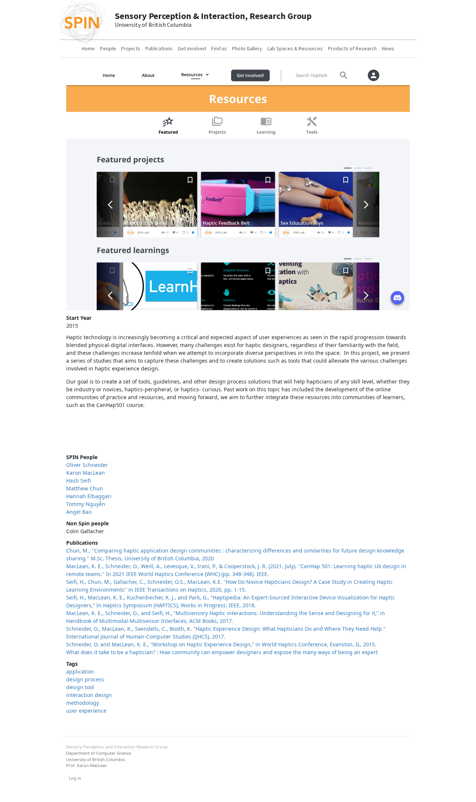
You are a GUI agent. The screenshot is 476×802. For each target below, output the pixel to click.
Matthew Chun (84, 488)
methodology (82, 702)
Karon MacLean (85, 472)
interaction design (89, 694)
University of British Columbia (95, 759)
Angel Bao (78, 511)
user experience (86, 710)
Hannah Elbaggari (89, 496)
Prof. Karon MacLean (86, 765)
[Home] (82, 19)
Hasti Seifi (78, 480)
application (80, 671)
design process (85, 679)
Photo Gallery (247, 48)
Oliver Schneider (87, 464)
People (108, 48)
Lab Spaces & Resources (295, 48)
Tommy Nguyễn (85, 503)
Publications (159, 48)
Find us (219, 48)
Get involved (192, 48)
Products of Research (352, 48)
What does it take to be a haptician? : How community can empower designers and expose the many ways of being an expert (222, 652)
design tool (80, 687)
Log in (75, 778)
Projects (130, 48)
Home (88, 48)
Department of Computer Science (98, 753)
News (388, 48)
